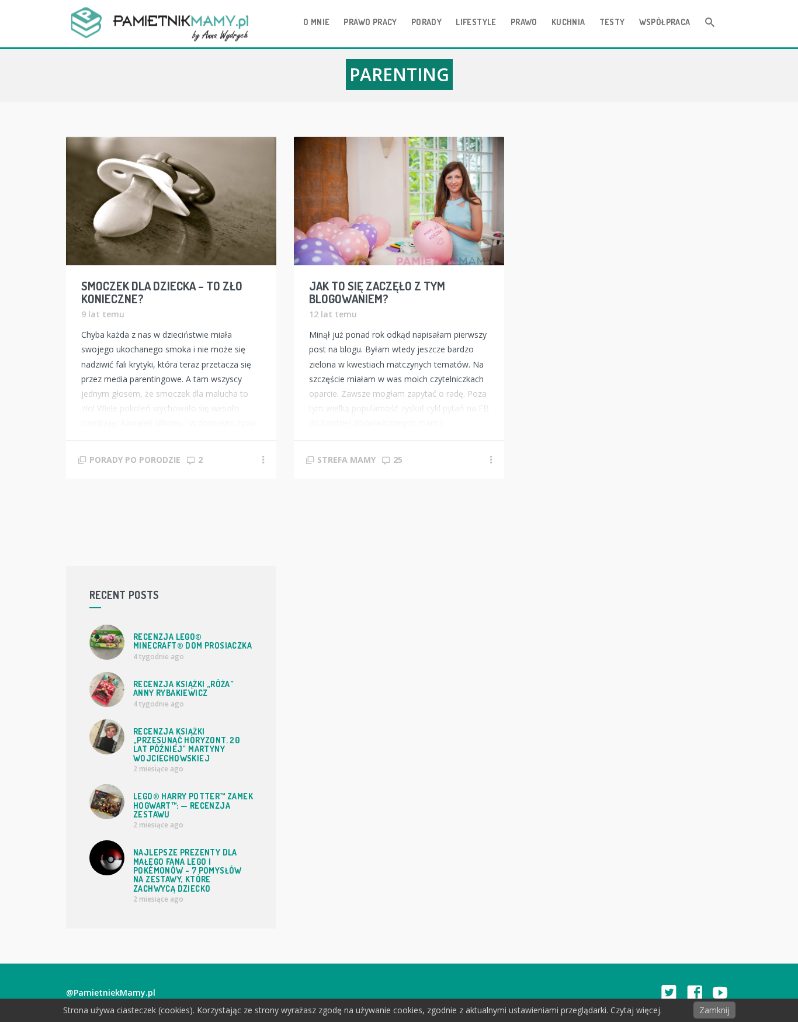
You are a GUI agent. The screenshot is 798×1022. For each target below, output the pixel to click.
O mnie (316, 22)
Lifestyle (476, 22)
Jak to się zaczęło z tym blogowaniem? (377, 292)
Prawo (524, 22)
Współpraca (665, 22)
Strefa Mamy (346, 459)
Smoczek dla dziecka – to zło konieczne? (161, 292)
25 (398, 459)
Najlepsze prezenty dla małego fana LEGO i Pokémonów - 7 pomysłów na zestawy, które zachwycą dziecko (187, 870)
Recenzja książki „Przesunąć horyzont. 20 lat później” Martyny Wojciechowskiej (186, 744)
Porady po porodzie (135, 459)
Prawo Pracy (370, 22)
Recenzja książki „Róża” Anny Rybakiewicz (183, 688)
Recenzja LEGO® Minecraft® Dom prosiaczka (192, 641)
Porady (426, 22)
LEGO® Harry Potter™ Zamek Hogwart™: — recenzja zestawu (193, 805)
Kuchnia (568, 22)
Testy (612, 22)
